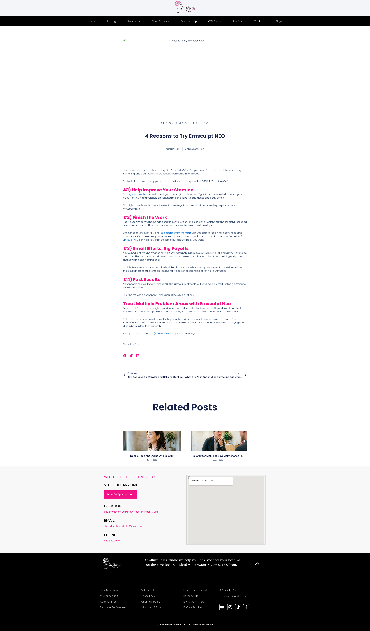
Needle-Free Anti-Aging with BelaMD (152, 455)
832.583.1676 (112, 540)
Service (131, 21)
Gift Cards (214, 21)
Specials (237, 21)
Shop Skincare (160, 21)
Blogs (278, 21)
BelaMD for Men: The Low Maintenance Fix (218, 455)
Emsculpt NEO (130, 239)
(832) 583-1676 (162, 333)
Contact (259, 21)
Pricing (111, 21)
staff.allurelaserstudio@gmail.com (123, 526)
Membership (189, 21)
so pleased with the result (176, 233)
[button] (124, 355)
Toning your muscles (134, 194)
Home (91, 21)
